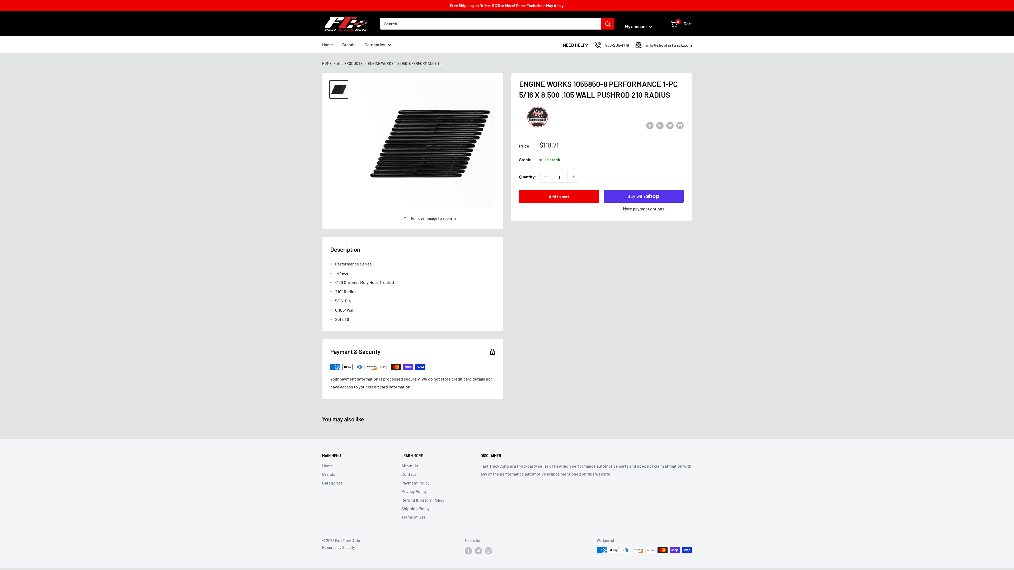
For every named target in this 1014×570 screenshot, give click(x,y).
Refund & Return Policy (422, 499)
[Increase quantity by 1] (573, 176)
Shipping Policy (415, 508)
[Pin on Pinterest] (660, 125)
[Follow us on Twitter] (478, 550)
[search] (490, 24)
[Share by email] (680, 125)
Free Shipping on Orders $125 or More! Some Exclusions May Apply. (507, 5)
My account (636, 26)
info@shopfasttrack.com (669, 45)
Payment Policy (415, 482)
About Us (409, 465)
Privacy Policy (414, 491)
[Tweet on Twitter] (670, 125)
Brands (348, 44)
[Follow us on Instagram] (488, 550)
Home (327, 44)
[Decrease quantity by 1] (545, 176)
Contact (408, 474)
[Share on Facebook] (650, 125)
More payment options (643, 208)
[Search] (607, 24)
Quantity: (527, 176)
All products (350, 63)
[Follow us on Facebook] (468, 550)
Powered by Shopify (338, 547)
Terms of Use (413, 516)
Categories (375, 44)
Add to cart (559, 196)
